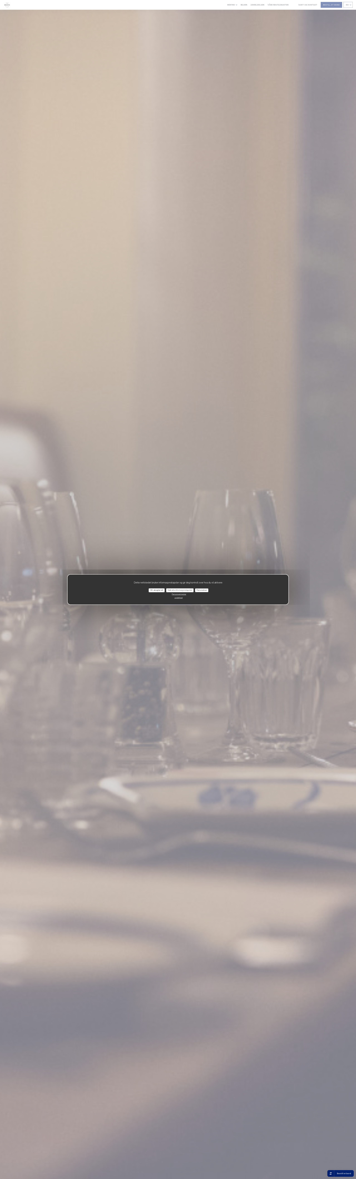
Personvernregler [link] (179, 594)
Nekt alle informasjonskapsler (180, 590)
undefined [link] (179, 597)
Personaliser (201, 590)
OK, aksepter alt (156, 590)
